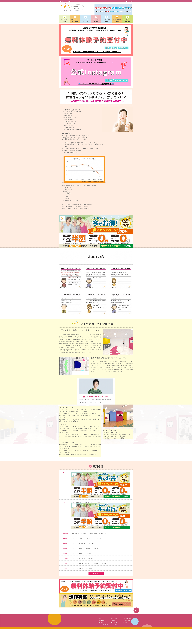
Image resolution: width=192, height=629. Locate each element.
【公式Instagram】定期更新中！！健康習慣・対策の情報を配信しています (90, 533)
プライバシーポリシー (104, 624)
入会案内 (113, 620)
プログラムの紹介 (127, 618)
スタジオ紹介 (102, 620)
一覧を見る (96, 573)
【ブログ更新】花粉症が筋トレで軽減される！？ (83, 558)
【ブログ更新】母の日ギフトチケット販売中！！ (83, 553)
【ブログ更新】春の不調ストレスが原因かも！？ (83, 568)
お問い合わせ (129, 1)
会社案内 (125, 622)
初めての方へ (114, 618)
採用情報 (101, 622)
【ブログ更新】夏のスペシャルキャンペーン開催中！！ (85, 548)
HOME (100, 618)
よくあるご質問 (126, 620)
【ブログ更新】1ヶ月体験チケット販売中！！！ (83, 543)
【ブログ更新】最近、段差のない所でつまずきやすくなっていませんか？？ (90, 563)
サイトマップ (114, 624)
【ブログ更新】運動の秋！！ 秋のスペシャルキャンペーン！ (87, 538)
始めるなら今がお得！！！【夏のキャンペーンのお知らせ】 (86, 502)
